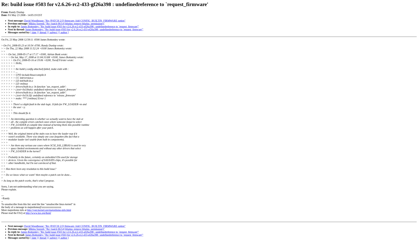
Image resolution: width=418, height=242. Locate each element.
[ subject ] (53, 32)
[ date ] (34, 32)
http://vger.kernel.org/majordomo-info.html (49, 210)
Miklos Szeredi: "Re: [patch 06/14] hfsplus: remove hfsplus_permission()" (67, 23)
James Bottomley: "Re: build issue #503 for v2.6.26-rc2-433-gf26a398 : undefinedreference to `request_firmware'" (80, 26)
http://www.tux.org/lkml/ (38, 213)
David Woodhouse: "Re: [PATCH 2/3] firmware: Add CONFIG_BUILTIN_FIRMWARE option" (75, 20)
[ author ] (64, 32)
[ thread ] (43, 32)
